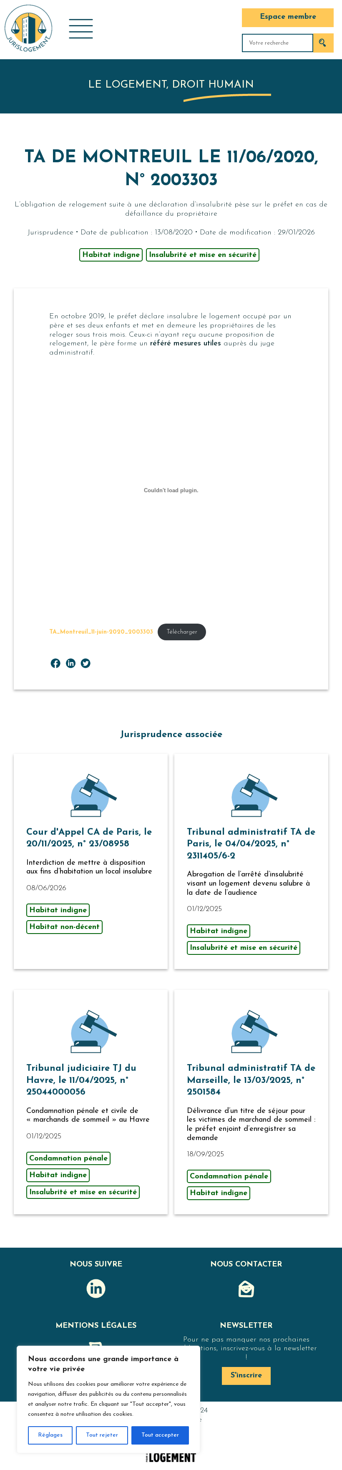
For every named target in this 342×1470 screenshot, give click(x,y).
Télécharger (181, 632)
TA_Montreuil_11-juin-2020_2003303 (101, 632)
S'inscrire (246, 1375)
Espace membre (288, 17)
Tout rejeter (102, 1435)
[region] (108, 1399)
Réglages (50, 1435)
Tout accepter (160, 1435)
